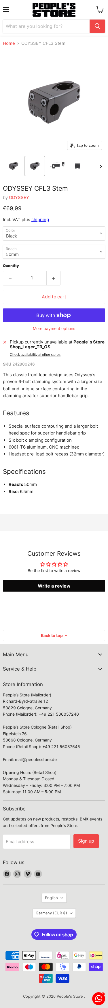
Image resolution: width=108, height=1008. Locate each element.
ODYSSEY (19, 197)
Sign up (86, 841)
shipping (40, 219)
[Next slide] (100, 166)
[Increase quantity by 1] (54, 278)
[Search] (97, 26)
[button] (13, 166)
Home (9, 43)
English (51, 897)
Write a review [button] (54, 586)
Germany (51, 913)
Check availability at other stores (35, 355)
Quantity (11, 266)
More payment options (54, 328)
